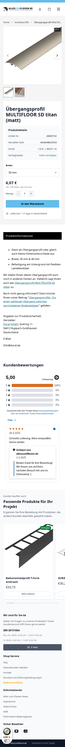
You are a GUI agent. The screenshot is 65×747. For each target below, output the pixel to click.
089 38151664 (11, 630)
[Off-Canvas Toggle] (40, 9)
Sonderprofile (22, 22)
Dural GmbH (10, 324)
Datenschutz (10, 706)
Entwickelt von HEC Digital (43, 743)
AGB (5, 711)
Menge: (10, 193)
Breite (9, 165)
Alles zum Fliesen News (15, 696)
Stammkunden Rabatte (15, 667)
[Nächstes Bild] (57, 55)
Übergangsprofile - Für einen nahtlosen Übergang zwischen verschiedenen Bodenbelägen (29, 301)
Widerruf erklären (13, 682)
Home (6, 22)
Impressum (9, 701)
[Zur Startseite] (17, 9)
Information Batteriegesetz (17, 716)
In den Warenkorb (32, 204)
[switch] (7, 741)
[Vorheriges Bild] (8, 55)
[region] (32, 561)
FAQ (5, 662)
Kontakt (7, 672)
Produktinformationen (19, 236)
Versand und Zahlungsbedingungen (22, 677)
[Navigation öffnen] (58, 9)
